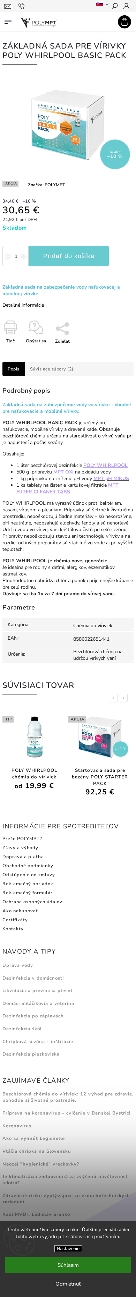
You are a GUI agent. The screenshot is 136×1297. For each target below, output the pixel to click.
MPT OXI (63, 472)
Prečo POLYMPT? (22, 839)
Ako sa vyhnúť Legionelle (33, 1138)
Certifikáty (15, 920)
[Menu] (8, 20)
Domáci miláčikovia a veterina (38, 1003)
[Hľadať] (114, 6)
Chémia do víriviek (92, 625)
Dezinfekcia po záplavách (33, 1016)
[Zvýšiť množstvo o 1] (23, 257)
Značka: (46, 185)
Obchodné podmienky (27, 866)
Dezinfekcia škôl (22, 1029)
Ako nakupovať (20, 911)
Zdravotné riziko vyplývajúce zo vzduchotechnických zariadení (66, 1199)
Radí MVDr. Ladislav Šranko (36, 1214)
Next (124, 698)
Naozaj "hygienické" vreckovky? (40, 1164)
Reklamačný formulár (27, 893)
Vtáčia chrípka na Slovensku (36, 1151)
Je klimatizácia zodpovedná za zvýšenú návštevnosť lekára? (65, 1180)
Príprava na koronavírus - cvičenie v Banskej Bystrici (66, 1113)
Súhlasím (68, 1265)
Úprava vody (17, 965)
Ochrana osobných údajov (32, 902)
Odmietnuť (68, 1283)
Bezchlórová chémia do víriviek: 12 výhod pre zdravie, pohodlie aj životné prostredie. (68, 1097)
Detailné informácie (23, 305)
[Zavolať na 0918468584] (22, 6)
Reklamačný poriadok (27, 884)
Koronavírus (16, 1126)
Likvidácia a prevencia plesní (37, 991)
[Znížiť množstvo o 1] (8, 257)
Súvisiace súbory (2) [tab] (52, 369)
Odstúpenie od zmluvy (28, 875)
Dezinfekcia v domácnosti (33, 978)
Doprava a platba (23, 857)
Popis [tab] (14, 369)
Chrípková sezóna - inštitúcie (37, 1042)
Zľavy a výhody (20, 848)
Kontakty (13, 929)
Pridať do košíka (69, 256)
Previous (114, 698)
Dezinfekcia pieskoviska (31, 1054)
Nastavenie (68, 1248)
